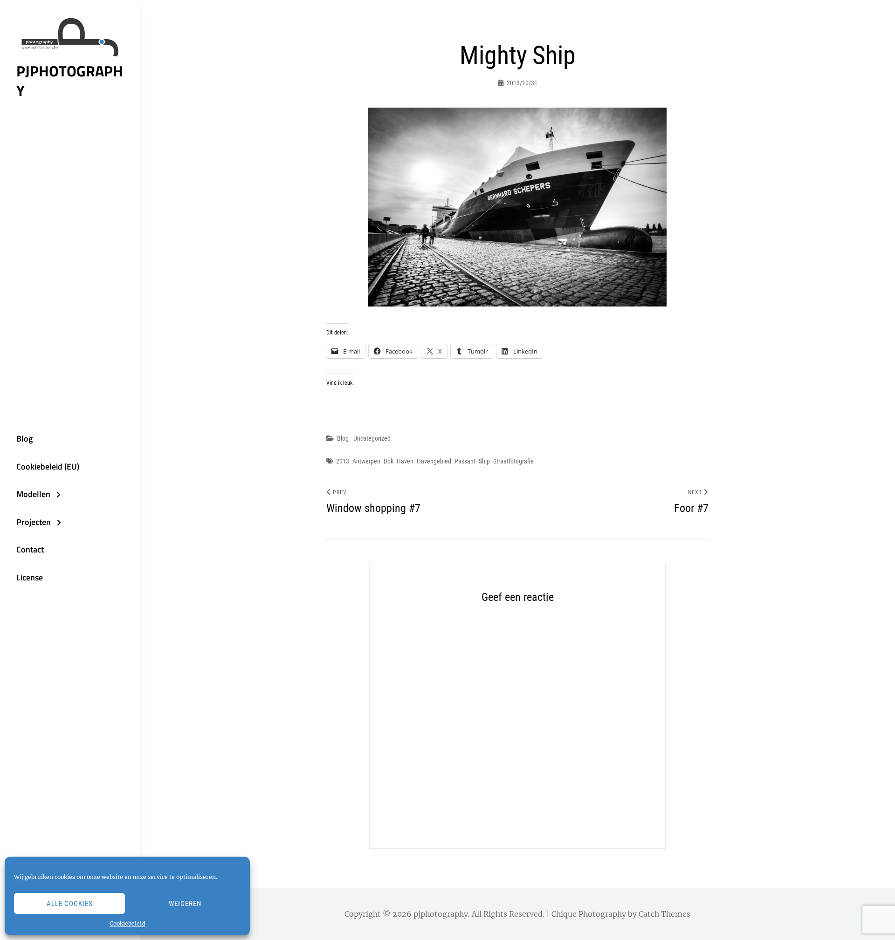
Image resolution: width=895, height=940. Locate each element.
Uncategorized (372, 438)
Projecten (33, 522)
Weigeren (185, 903)
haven (405, 461)
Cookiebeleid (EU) (47, 466)
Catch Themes (664, 914)
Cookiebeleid (127, 923)
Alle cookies (70, 903)
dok (388, 461)
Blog (24, 438)
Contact (30, 549)
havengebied (434, 461)
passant (464, 461)
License (29, 577)
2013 (342, 461)
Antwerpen (366, 461)
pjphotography (69, 81)
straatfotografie (513, 461)
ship (484, 461)
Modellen (33, 494)
